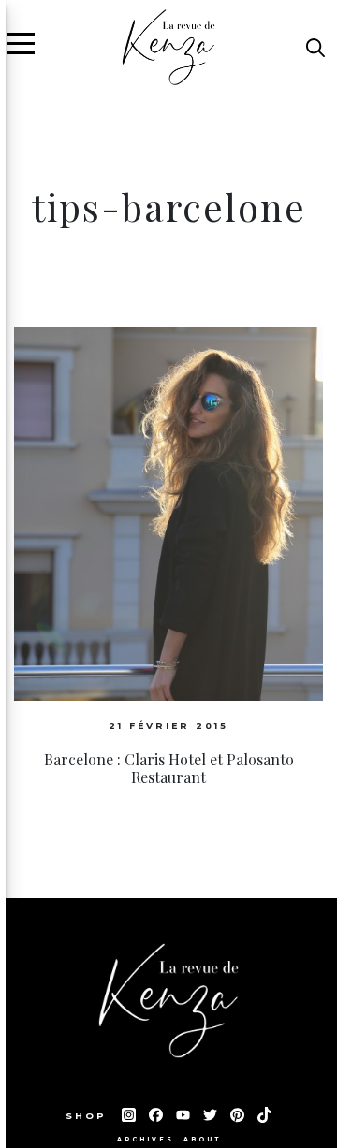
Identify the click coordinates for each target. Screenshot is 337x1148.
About (202, 1139)
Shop (89, 1116)
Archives (145, 1139)
